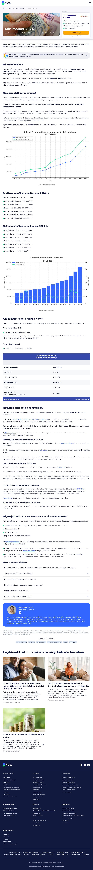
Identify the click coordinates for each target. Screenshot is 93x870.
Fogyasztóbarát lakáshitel (39, 784)
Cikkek (10, 8)
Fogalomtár (36, 799)
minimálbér (72, 642)
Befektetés (66, 804)
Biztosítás (36, 804)
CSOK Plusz (81, 489)
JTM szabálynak (10, 433)
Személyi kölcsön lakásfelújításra (11, 789)
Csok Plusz (6, 836)
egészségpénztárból (12, 542)
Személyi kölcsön (19, 8)
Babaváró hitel (41, 642)
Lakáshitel (32, 642)
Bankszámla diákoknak (68, 782)
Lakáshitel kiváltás (37, 792)
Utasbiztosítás (36, 813)
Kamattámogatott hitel (54, 642)
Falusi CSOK (7, 498)
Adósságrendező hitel (38, 797)
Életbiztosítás (36, 825)
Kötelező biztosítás (38, 815)
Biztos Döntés (6, 3)
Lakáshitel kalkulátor (38, 780)
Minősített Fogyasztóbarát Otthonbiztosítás (44, 810)
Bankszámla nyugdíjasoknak (70, 784)
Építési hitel (36, 789)
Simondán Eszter (13, 33)
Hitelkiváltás (6, 792)
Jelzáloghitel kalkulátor (39, 794)
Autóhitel (5, 784)
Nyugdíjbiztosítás (37, 823)
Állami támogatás (8, 830)
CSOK (65, 642)
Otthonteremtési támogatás (10, 844)
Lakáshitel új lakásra (38, 782)
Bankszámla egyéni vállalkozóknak (71, 787)
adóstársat (43, 450)
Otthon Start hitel (37, 777)
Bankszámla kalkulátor (68, 777)
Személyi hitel (6, 777)
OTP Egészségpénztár (9, 810)
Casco (34, 818)
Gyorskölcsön (6, 794)
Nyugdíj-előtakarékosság (68, 813)
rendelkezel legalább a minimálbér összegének (30, 419)
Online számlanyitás (67, 780)
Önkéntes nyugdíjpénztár (69, 818)
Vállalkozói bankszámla (68, 789)
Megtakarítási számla (68, 810)
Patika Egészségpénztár (9, 815)
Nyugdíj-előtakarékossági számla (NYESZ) (73, 815)
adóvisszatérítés (29, 551)
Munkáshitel (6, 834)
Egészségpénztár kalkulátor (10, 808)
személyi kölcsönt (67, 443)
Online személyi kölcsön (9, 780)
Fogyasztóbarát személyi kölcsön (11, 787)
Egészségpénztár (8, 804)
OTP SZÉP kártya (67, 792)
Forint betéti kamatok (68, 808)
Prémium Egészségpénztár (10, 813)
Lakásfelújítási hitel (38, 787)
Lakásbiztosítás (37, 808)
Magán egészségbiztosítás (39, 820)
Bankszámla (66, 773)
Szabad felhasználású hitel (10, 797)
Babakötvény (66, 823)
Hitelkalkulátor (7, 782)
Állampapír (65, 820)
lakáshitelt (61, 467)
